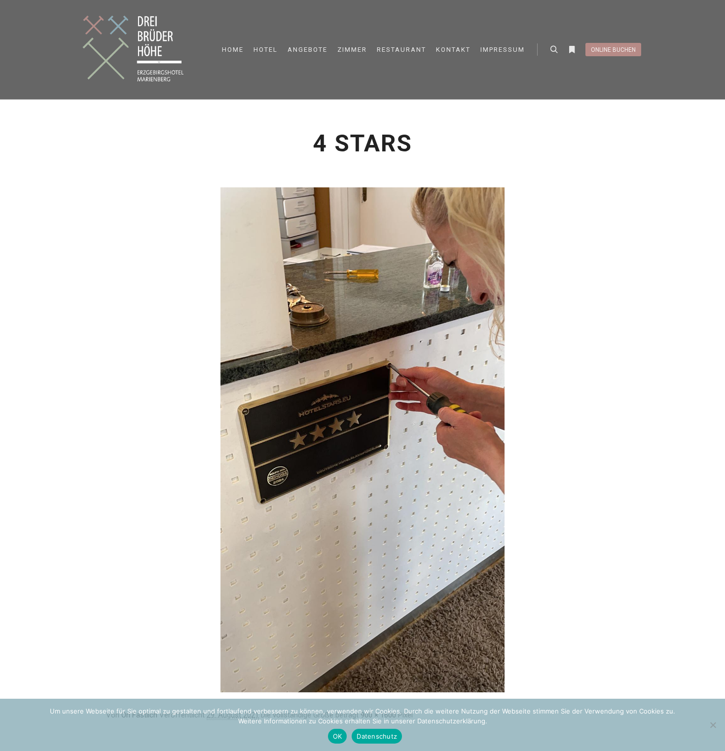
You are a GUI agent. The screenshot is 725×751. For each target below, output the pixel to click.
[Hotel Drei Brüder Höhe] (135, 49)
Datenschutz (377, 736)
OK (337, 736)
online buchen (613, 49)
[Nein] (713, 725)
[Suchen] (554, 49)
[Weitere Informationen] (571, 49)
